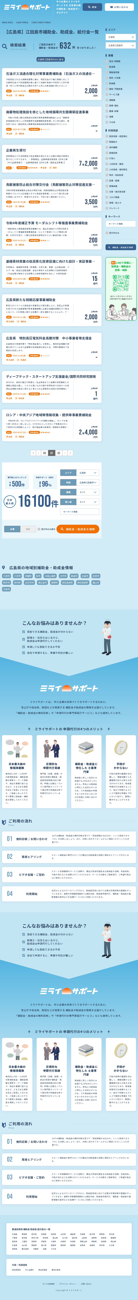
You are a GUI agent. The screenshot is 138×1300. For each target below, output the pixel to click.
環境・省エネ (115, 202)
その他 (112, 122)
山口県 (24, 1245)
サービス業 (114, 94)
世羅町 (28, 576)
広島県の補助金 (22, 22)
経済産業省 (16, 1270)
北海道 (14, 1234)
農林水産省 (56, 1270)
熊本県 (102, 1245)
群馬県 (102, 1234)
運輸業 (112, 100)
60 (44, 453)
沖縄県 (35, 1249)
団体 (28, 529)
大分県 (111, 1245)
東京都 (24, 1237)
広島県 (14, 1245)
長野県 (94, 1237)
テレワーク (114, 208)
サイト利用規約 (48, 1284)
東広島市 (42, 582)
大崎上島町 (50, 576)
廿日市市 (29, 582)
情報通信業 (114, 72)
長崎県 (92, 1245)
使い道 (68, 501)
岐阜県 (103, 1237)
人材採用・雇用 (116, 163)
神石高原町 (67, 582)
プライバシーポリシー (68, 1284)
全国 (44, 1249)
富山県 (55, 1237)
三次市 (17, 576)
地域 (68, 482)
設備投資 (113, 152)
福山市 (96, 582)
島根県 (103, 1241)
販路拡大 (113, 141)
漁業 (111, 116)
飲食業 (112, 83)
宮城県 (43, 1234)
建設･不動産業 (115, 88)
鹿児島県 (25, 1249)
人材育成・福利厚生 (118, 169)
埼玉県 (111, 1234)
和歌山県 (83, 1241)
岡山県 (113, 1241)
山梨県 (84, 1237)
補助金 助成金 (7, 22)
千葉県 (14, 1237)
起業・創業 (114, 180)
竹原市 (6, 589)
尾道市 (74, 576)
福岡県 (72, 1245)
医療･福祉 (113, 105)
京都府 (43, 1241)
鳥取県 (94, 1241)
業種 (68, 492)
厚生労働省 (42, 1270)
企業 (12, 529)
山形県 (63, 1234)
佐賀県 (82, 1245)
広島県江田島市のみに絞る (51, 59)
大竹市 (63, 576)
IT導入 (112, 158)
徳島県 (34, 1245)
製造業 (112, 66)
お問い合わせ (86, 1284)
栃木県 (92, 1234)
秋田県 (53, 1234)
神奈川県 (34, 1237)
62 (59, 453)
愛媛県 (53, 1245)
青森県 (24, 1234)
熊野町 (54, 582)
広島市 (85, 576)
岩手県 (34, 1234)
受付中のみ (114, 232)
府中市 (6, 582)
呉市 (38, 576)
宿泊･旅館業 (114, 61)
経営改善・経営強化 (118, 136)
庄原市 (96, 576)
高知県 (63, 1245)
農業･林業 (113, 111)
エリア (68, 472)
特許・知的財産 (116, 175)
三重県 (24, 1241)
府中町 (17, 582)
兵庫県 (63, 1241)
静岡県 (113, 1237)
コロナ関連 (114, 197)
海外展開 (113, 147)
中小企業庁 (29, 1270)
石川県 (65, 1237)
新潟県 (45, 1237)
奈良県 (72, 1241)
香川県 (43, 1245)
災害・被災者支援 (117, 191)
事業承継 (113, 186)
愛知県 (14, 1241)
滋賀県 (34, 1241)
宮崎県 (14, 1249)
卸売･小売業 (114, 77)
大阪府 (53, 1241)
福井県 (74, 1237)
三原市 (6, 576)
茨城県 (82, 1234)
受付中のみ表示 (48, 529)
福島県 (72, 1234)
